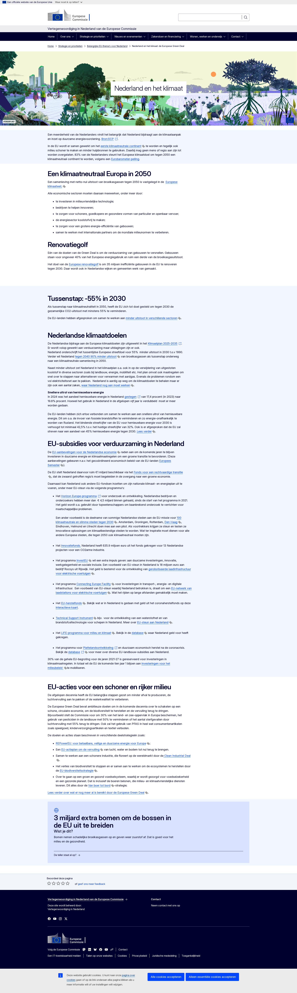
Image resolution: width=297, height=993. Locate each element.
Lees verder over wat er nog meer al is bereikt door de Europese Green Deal (96, 792)
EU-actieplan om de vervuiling (80, 749)
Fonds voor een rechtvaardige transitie (158, 472)
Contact (235, 36)
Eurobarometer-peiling (125, 159)
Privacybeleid (139, 955)
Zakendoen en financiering (166, 36)
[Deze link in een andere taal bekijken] (143, 146)
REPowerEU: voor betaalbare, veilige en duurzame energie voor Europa (101, 743)
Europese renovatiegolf (83, 264)
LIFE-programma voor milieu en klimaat (86, 632)
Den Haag (170, 522)
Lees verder (144, 431)
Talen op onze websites (99, 955)
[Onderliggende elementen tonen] (73, 36)
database (137, 632)
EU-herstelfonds (71, 603)
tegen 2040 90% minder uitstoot (95, 356)
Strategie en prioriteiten (92, 36)
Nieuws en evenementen (128, 36)
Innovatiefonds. (71, 545)
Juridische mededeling (164, 955)
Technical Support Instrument (74, 618)
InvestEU (82, 560)
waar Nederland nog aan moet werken (105, 385)
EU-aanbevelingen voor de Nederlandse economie (84, 452)
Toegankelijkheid (191, 955)
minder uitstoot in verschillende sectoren (151, 318)
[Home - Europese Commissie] (73, 15)
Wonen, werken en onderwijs (206, 36)
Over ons (65, 36)
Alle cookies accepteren (166, 976)
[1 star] (49, 883)
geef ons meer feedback (91, 883)
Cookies (122, 955)
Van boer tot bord (99, 785)
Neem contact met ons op (165, 905)
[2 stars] (51, 883)
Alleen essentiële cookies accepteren (212, 976)
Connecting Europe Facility (93, 584)
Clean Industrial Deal (177, 755)
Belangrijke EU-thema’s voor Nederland (107, 46)
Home (51, 36)
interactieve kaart (67, 607)
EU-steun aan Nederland (152, 622)
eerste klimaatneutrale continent (121, 146)
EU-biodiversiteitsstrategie (76, 770)
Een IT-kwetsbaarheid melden (64, 955)
